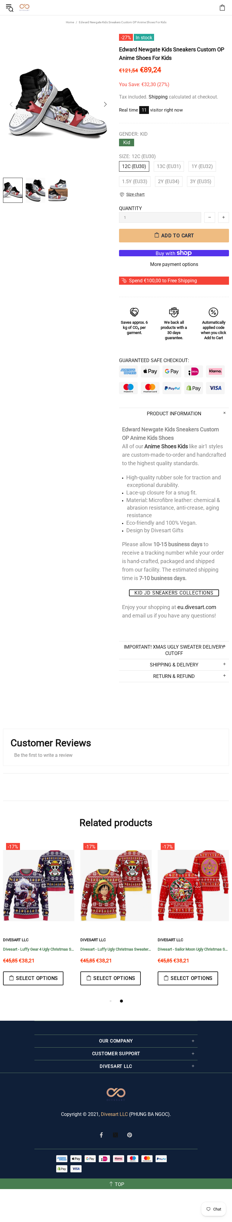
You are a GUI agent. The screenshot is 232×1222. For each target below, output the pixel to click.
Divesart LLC (114, 1114)
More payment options (174, 264)
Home (70, 22)
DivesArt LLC (57, 940)
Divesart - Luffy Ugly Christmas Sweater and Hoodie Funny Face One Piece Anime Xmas (80, 949)
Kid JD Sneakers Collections (174, 593)
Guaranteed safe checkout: (154, 360)
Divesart (24, 7)
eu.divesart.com (196, 607)
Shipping (158, 97)
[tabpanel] (80, 918)
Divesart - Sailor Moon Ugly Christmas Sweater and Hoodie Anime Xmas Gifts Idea (158, 949)
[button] (132, 194)
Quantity (130, 208)
